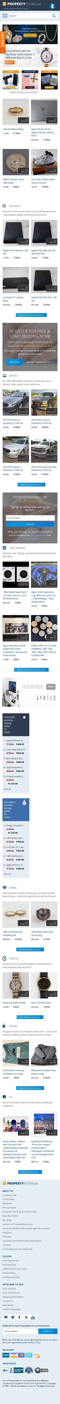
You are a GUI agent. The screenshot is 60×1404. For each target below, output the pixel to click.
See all (7, 788)
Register (14, 362)
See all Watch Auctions (30, 1017)
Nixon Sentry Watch (41, 1002)
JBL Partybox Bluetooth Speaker (22, 758)
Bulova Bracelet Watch (14, 1002)
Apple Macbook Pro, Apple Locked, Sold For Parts (42, 132)
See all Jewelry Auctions (30, 949)
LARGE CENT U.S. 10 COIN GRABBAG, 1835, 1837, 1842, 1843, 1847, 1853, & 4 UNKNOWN (43, 650)
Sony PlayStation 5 (15, 749)
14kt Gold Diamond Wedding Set (22, 855)
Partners (6, 1236)
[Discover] (37, 1355)
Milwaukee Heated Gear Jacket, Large (43, 1072)
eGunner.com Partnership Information (21, 1240)
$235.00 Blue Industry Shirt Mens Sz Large (13, 1072)
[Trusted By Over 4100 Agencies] (29, 1370)
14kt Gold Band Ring (13, 129)
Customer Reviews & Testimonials (19, 1211)
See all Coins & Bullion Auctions (31, 669)
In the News (8, 1199)
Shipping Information (13, 1296)
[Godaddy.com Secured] (41, 1370)
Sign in (50, 362)
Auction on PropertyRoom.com (17, 1224)
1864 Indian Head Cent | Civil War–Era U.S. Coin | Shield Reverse (15, 595)
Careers (6, 1244)
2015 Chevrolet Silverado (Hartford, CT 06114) (43, 468)
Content (3, 42)
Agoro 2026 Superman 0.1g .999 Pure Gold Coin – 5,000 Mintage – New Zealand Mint (43, 597)
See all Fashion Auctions (30, 1088)
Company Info (9, 1195)
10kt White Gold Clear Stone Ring (22, 838)
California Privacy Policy (14, 1268)
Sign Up (30, 524)
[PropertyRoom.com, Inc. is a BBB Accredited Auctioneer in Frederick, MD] (13, 1369)
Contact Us (7, 1300)
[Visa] (14, 1355)
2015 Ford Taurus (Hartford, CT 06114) (13, 421)
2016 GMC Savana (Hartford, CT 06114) (41, 421)
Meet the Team (10, 1215)
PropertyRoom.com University (17, 1249)
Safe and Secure (11, 1292)
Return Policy (9, 1272)
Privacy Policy (30, 538)
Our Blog (6, 1220)
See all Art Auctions (30, 1172)
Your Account (9, 1288)
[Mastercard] (22, 1355)
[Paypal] (6, 1355)
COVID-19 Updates (11, 1309)
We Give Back (9, 1207)
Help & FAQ (8, 1305)
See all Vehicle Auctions (31, 484)
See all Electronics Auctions (31, 315)
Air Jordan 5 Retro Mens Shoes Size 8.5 (43, 181)
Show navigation (5, 15)
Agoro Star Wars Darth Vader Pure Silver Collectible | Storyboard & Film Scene (15, 650)
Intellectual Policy (11, 1277)
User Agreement (38, 535)
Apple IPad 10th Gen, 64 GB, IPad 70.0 (43, 252)
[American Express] (29, 1355)
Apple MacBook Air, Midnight (20, 767)
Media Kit (7, 1203)
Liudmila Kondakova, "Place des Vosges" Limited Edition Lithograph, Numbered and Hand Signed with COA (42, 1149)
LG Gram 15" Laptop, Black (19, 847)
